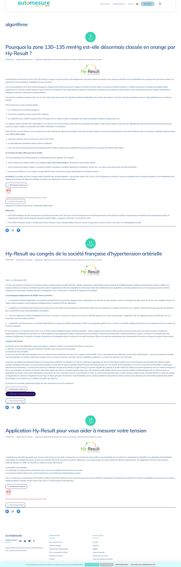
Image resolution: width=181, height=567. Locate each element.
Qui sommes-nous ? (56, 542)
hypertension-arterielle (24, 59)
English (95, 549)
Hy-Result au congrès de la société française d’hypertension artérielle (83, 253)
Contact (52, 559)
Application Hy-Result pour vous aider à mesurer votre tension (75, 430)
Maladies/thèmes (119, 4)
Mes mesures (105, 4)
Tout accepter (92, 564)
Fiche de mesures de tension (103, 559)
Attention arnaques (56, 556)
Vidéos (130, 4)
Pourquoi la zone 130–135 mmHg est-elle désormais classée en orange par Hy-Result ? (90, 50)
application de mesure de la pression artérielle (60, 59)
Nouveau (148, 4)
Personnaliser (121, 564)
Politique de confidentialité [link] (143, 564)
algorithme (39, 59)
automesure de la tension (86, 59)
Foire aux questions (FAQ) (58, 552)
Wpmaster (9, 59)
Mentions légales (55, 545)
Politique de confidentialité (58, 549)
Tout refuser (106, 564)
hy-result (98, 59)
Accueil (95, 542)
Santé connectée (98, 552)
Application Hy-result (100, 556)
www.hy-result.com (73, 478)
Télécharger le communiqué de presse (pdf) (20, 394)
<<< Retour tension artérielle (15, 201)
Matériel (96, 545)
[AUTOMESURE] (33, 6)
